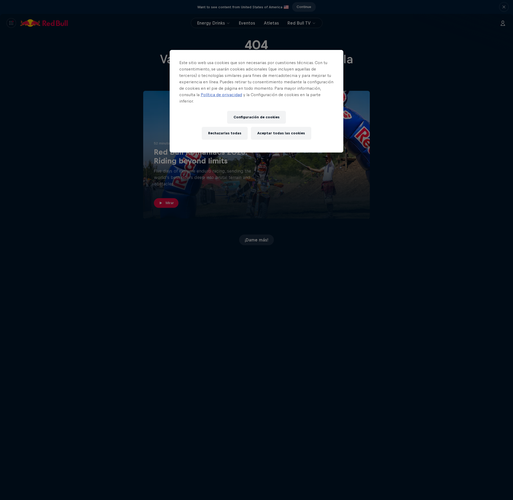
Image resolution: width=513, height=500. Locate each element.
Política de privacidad (221, 94)
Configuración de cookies (256, 117)
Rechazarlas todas (224, 133)
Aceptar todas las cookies (281, 133)
